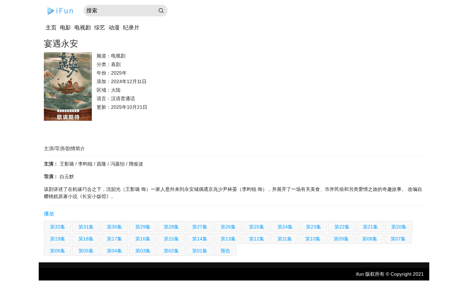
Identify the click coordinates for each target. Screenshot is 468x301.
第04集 (114, 250)
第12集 (256, 238)
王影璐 (67, 164)
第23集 (313, 227)
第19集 (57, 238)
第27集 (199, 227)
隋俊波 (136, 164)
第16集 (142, 238)
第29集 (142, 227)
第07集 (398, 238)
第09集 (341, 238)
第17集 (114, 238)
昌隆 (102, 164)
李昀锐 (86, 164)
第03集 (142, 250)
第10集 (312, 238)
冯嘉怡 (118, 164)
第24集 (285, 227)
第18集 (86, 238)
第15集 (171, 238)
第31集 (86, 227)
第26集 (228, 227)
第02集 (171, 250)
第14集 (199, 238)
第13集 (228, 238)
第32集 (57, 227)
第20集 (398, 227)
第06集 (57, 250)
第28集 (171, 227)
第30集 (114, 227)
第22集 (341, 227)
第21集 (370, 227)
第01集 (199, 250)
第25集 (256, 227)
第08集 (369, 238)
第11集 (285, 238)
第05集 (86, 250)
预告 (225, 250)
